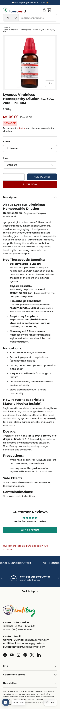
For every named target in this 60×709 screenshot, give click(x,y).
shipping (21, 128)
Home (5, 28)
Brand (6, 141)
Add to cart (42, 177)
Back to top (28, 591)
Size (5, 158)
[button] (49, 9)
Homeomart (15, 691)
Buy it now (30, 184)
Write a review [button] (30, 529)
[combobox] (30, 17)
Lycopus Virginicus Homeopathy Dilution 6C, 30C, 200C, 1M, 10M (29, 30)
